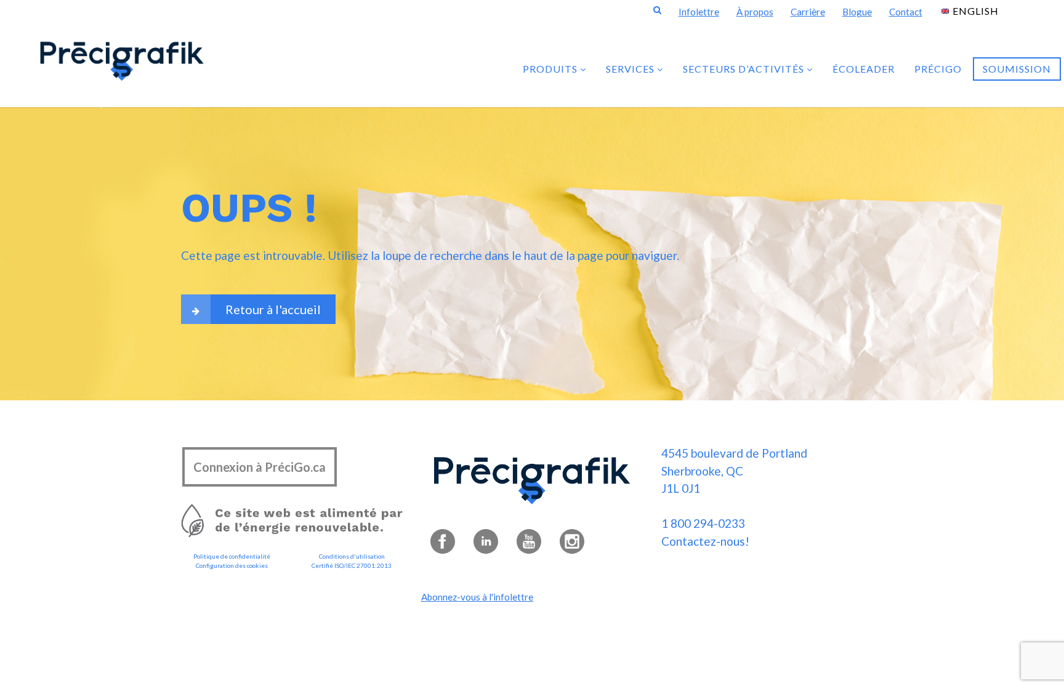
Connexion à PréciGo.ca (259, 466)
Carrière (808, 11)
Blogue (857, 11)
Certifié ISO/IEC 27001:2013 (352, 565)
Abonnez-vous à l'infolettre (477, 596)
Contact (905, 11)
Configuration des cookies (232, 565)
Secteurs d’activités (745, 69)
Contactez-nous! (705, 541)
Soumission (1017, 69)
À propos (754, 11)
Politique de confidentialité (231, 556)
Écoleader (863, 69)
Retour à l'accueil (273, 309)
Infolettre (699, 11)
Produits (551, 69)
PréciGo (938, 69)
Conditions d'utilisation (352, 556)
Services (631, 69)
